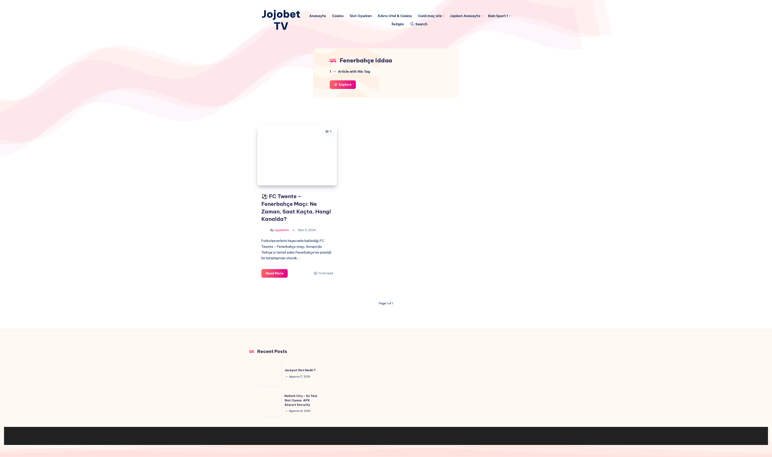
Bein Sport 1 (498, 16)
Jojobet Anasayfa (465, 16)
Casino (338, 16)
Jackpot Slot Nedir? (300, 370)
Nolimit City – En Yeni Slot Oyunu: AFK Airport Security (300, 400)
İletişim (398, 24)
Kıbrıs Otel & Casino (395, 16)
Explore (344, 85)
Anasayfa (317, 16)
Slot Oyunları (361, 16)
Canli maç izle (430, 16)
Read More (277, 274)
